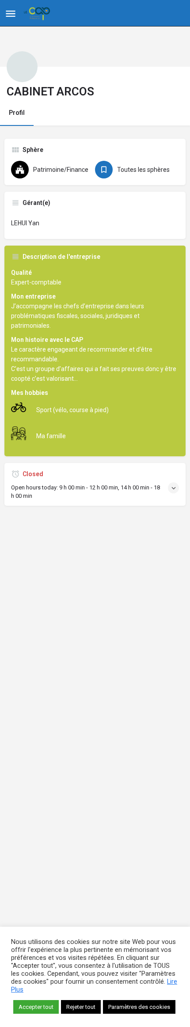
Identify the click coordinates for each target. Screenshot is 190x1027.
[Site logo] (38, 13)
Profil (17, 112)
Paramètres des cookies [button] (139, 1007)
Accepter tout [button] (36, 1007)
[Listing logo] (22, 66)
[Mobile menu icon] (10, 13)
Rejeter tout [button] (80, 1007)
